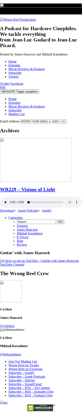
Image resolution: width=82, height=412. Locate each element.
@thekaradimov (10, 354)
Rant (20, 241)
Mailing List (16, 114)
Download (7, 210)
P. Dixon (22, 237)
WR (2, 87)
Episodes (14, 102)
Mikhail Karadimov (30, 233)
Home (12, 99)
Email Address (10, 121)
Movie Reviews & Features (26, 106)
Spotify (47, 210)
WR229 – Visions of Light (27, 189)
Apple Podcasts (28, 210)
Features (22, 226)
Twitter (4, 83)
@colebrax (7, 326)
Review (22, 244)
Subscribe (14, 110)
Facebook (16, 83)
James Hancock (27, 229)
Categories (15, 217)
